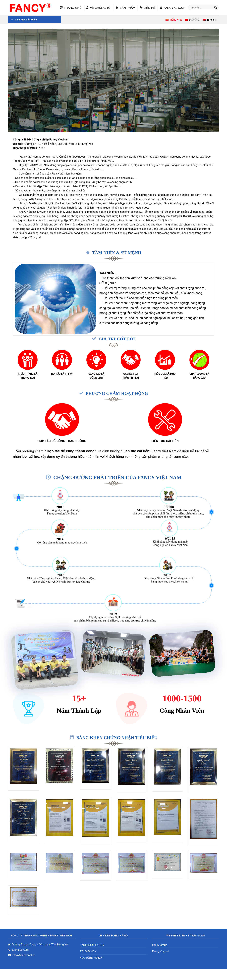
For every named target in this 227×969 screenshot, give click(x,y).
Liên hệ (149, 7)
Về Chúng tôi (100, 7)
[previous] (16, 80)
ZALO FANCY (88, 951)
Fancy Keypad (160, 951)
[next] (211, 80)
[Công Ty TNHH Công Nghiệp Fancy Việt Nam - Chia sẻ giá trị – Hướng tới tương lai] (30, 7)
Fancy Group (174, 7)
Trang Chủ (73, 7)
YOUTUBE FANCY (91, 958)
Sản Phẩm (127, 7)
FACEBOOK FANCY (92, 945)
